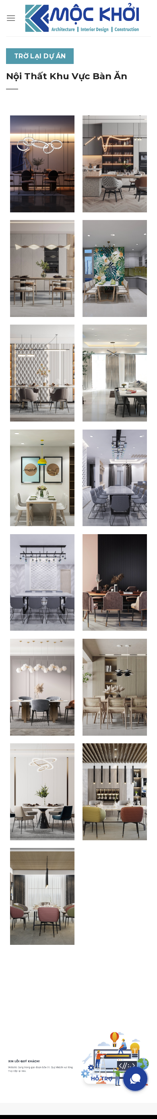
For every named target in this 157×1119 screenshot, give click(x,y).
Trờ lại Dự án (40, 56)
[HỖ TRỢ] (135, 1079)
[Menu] (11, 18)
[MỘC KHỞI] (82, 18)
